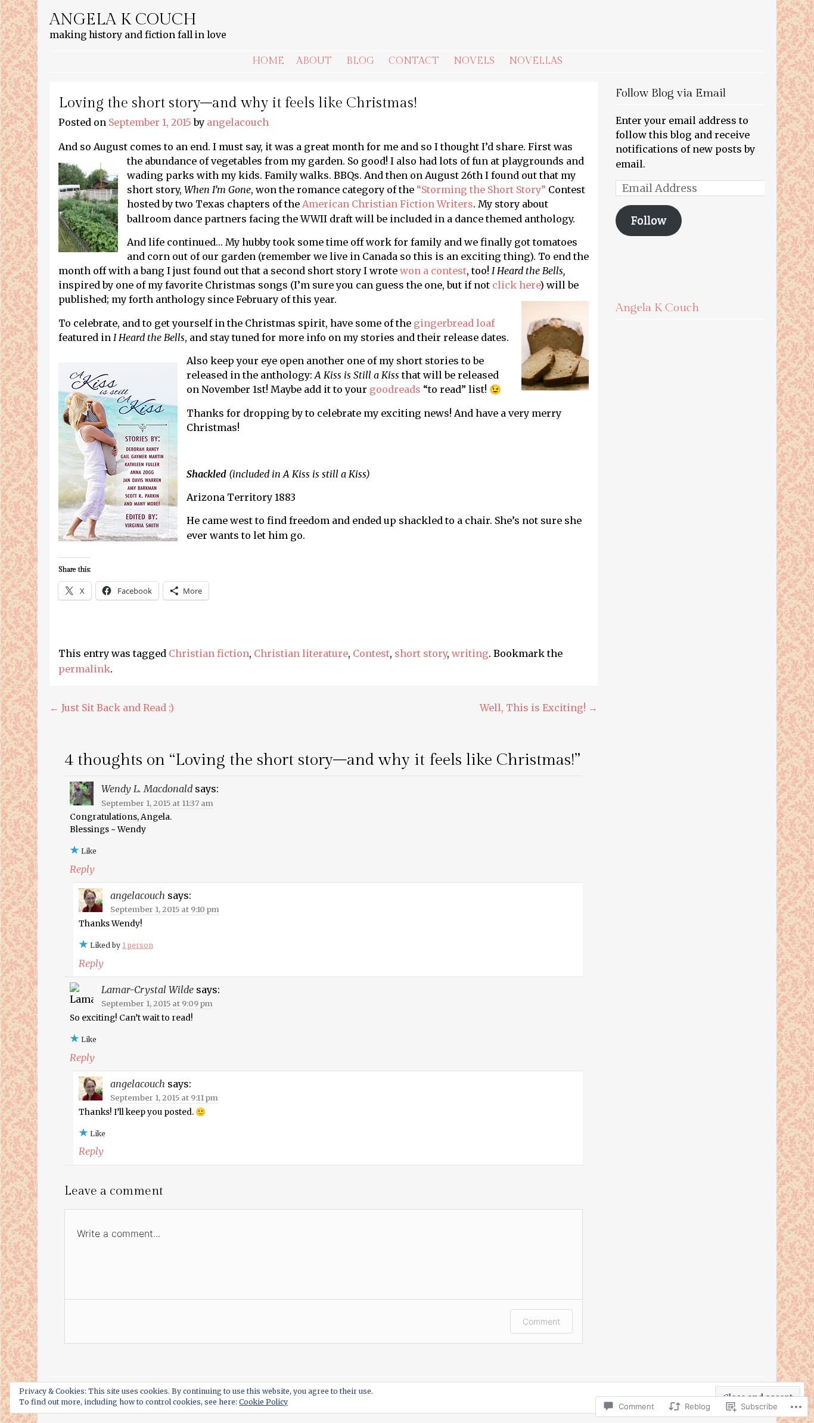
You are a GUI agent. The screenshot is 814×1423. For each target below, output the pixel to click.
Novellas (536, 61)
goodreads (395, 389)
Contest (371, 653)
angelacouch (238, 122)
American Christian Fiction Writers (387, 204)
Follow (648, 220)
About (314, 61)
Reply (82, 869)
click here (516, 285)
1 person (137, 945)
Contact (414, 61)
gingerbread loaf (454, 323)
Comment (541, 1321)
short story (420, 653)
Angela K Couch (123, 19)
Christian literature (301, 653)
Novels (474, 61)
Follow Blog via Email (671, 93)
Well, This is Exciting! (539, 708)
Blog (360, 61)
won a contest (433, 271)
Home (268, 61)
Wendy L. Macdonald (146, 789)
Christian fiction (209, 653)
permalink (84, 669)
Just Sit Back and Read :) (111, 708)
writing (470, 653)
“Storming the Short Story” (481, 190)
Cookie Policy (263, 1401)
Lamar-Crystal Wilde (147, 990)
